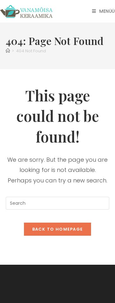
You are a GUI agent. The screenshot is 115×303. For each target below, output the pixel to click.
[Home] (8, 51)
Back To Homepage (57, 229)
